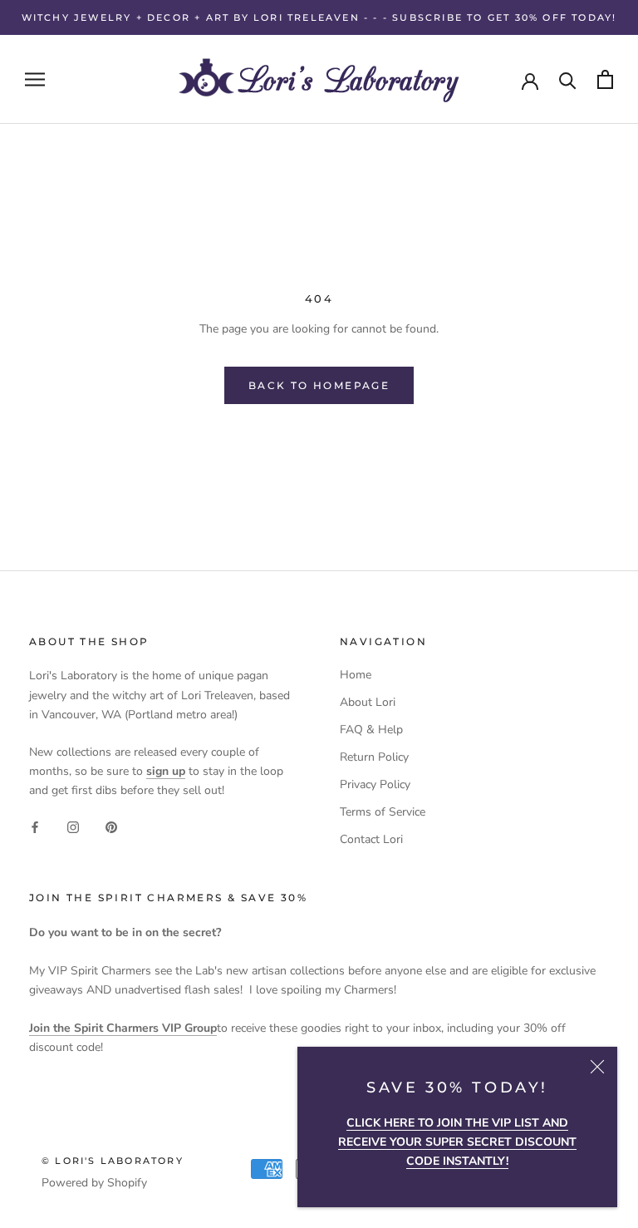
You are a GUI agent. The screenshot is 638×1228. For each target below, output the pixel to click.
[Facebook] (35, 826)
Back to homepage (319, 385)
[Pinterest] (111, 826)
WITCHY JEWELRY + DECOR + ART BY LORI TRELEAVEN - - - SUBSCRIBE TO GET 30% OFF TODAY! (319, 17)
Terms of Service (382, 812)
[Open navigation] (35, 79)
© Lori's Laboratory (113, 1160)
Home (355, 675)
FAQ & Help (371, 729)
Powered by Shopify (94, 1183)
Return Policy (374, 757)
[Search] (568, 79)
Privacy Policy (375, 784)
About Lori (367, 702)
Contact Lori (371, 839)
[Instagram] (73, 826)
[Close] (597, 1066)
